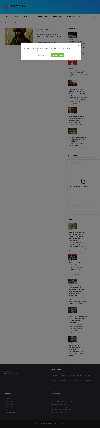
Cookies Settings (42, 55)
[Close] (78, 46)
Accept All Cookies (57, 55)
